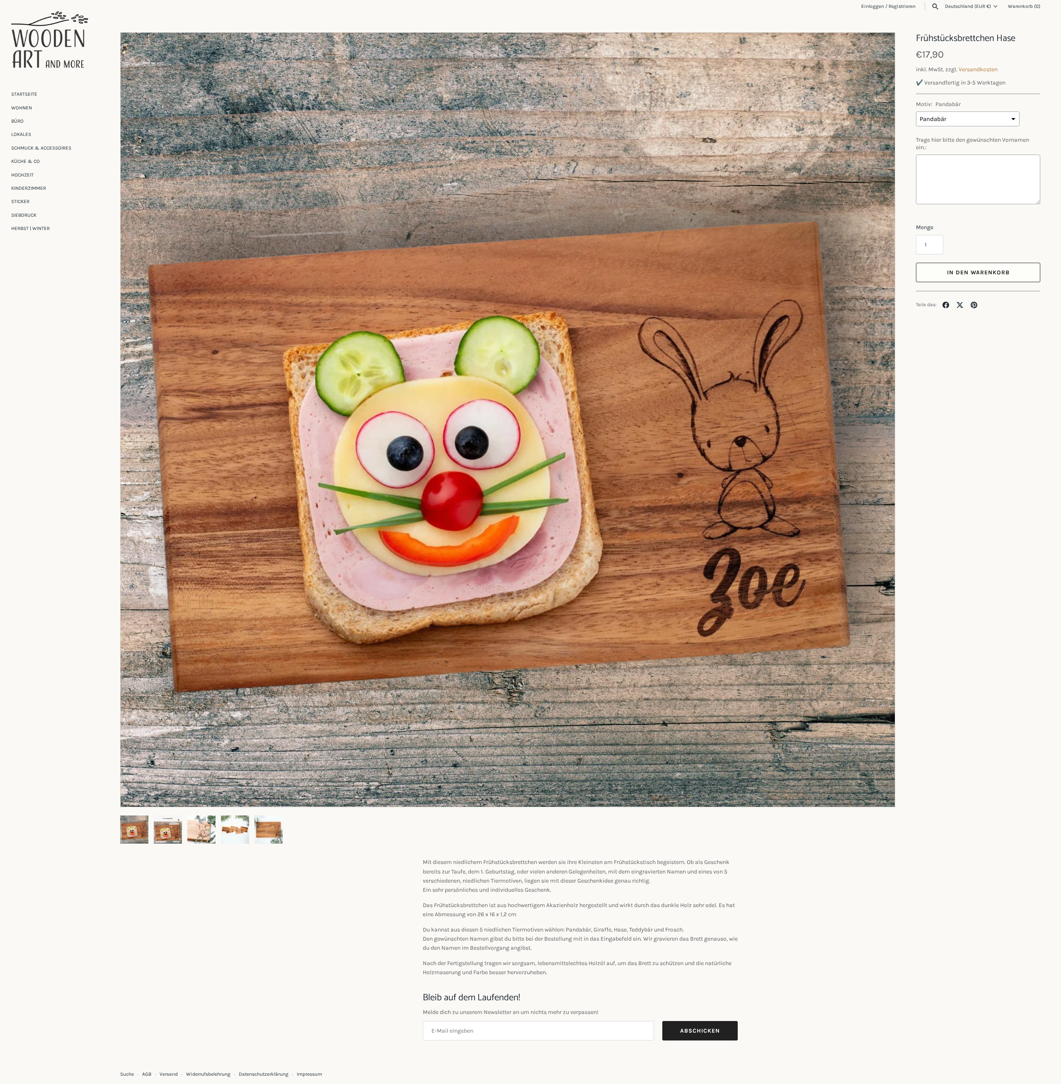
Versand (169, 1074)
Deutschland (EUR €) (968, 6)
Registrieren (902, 6)
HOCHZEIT (22, 175)
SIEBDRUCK (23, 215)
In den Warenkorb (978, 272)
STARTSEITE (24, 94)
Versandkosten (978, 69)
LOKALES (21, 134)
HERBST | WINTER (30, 228)
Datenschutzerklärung (263, 1074)
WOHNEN (21, 108)
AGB (146, 1074)
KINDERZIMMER (28, 188)
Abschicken (700, 1030)
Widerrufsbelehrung (208, 1074)
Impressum (309, 1074)
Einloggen (872, 6)
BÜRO (17, 121)
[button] (877, 420)
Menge (924, 227)
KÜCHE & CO (25, 161)
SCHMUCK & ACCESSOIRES (41, 148)
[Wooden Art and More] (49, 39)
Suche (127, 1074)
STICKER (20, 201)
